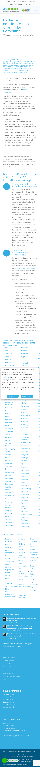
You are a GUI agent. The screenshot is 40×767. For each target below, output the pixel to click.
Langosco (25, 455)
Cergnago (8, 511)
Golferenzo (25, 434)
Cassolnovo (9, 472)
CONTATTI (28, 4)
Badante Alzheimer (8, 670)
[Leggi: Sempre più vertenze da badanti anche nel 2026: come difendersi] (5, 619)
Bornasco (8, 408)
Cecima (8, 499)
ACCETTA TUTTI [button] (26, 396)
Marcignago (25, 476)
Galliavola (24, 412)
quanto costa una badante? (25, 268)
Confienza (25, 354)
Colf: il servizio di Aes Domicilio (12, 676)
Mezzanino (25, 497)
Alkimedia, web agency (24, 644)
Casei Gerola (9, 463)
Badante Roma (8, 702)
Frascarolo (25, 409)
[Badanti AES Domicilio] (16, 10)
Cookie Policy (6, 377)
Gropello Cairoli (26, 443)
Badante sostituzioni (9, 667)
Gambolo (24, 418)
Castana (8, 475)
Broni (7, 425)
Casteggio (9, 478)
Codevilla (24, 350)
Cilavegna (24, 347)
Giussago (24, 428)
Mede (23, 482)
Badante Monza (8, 699)
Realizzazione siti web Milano (10, 764)
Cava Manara (10, 496)
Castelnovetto (10, 493)
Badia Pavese (10, 365)
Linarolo (24, 461)
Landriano (25, 451)
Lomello (24, 467)
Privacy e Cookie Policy (26, 759)
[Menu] (34, 10)
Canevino (8, 440)
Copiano (24, 357)
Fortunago (25, 406)
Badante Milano (8, 694)
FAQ (14, 1)
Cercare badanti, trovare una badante (16, 736)
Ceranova (8, 502)
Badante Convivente (9, 660)
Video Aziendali (23, 764)
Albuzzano (9, 359)
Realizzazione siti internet (12, 646)
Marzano (24, 479)
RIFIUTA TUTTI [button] (13, 396)
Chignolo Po (9, 522)
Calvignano (9, 428)
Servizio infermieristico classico (23, 557)
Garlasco (24, 422)
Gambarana (25, 415)
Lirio (22, 464)
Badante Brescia (9, 704)
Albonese (8, 356)
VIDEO (31, 1)
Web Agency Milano (25, 761)
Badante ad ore (7, 664)
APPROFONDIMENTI (23, 1)
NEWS (9, 1)
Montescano (25, 523)
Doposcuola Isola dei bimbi (34, 560)
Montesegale (26, 526)
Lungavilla (25, 470)
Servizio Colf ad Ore (32, 574)
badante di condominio (12, 60)
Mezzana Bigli (26, 489)
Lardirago (24, 458)
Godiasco (24, 431)
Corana (24, 360)
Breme (7, 416)
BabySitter (6, 679)
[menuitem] (9, 1)
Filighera (24, 403)
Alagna (7, 347)
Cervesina (8, 519)
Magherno (25, 473)
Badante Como (8, 697)
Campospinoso (10, 431)
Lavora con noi (8, 707)
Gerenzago (25, 425)
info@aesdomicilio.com (16, 731)
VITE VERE (13, 4)
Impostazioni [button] (32, 390)
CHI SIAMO (20, 4)
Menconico (25, 486)
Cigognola (9, 526)
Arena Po (8, 362)
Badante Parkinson (8, 673)
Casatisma (9, 460)
